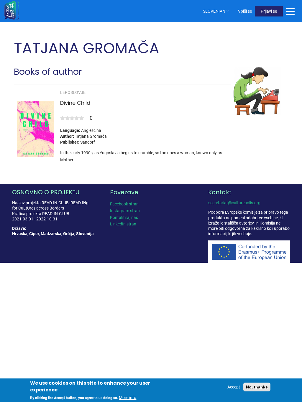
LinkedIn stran (123, 224)
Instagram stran (125, 210)
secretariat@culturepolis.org (234, 202)
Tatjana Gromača (91, 136)
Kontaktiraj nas (124, 217)
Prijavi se (269, 11)
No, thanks (257, 387)
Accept (233, 387)
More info (127, 397)
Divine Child (75, 103)
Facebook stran (124, 204)
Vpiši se (245, 11)
